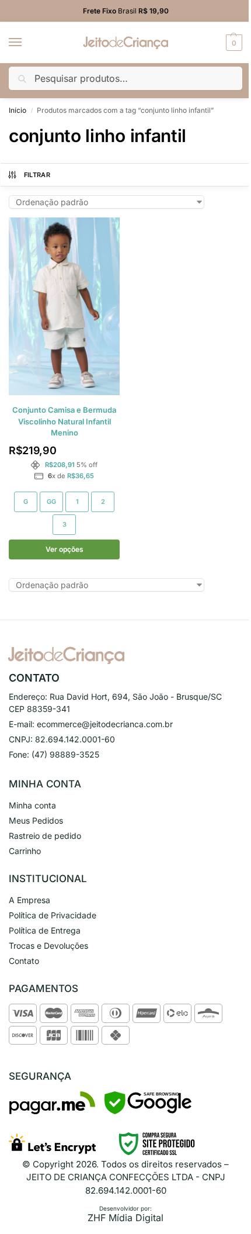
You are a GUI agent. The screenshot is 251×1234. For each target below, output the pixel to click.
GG (51, 501)
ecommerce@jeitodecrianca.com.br (105, 724)
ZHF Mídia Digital (125, 1217)
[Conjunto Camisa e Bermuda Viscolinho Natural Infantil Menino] (64, 306)
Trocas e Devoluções (48, 945)
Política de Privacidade (52, 915)
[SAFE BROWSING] (147, 1111)
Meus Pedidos (36, 820)
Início (17, 110)
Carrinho (25, 851)
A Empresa (29, 900)
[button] (232, 42)
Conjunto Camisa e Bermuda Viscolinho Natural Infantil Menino (64, 421)
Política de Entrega (45, 930)
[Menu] (26, 42)
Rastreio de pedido (45, 836)
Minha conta (32, 805)
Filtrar (37, 175)
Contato (24, 961)
